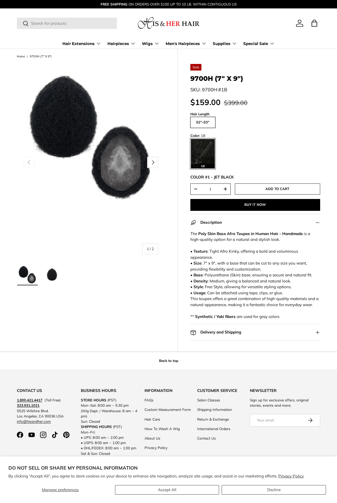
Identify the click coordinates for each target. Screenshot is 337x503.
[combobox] (67, 23)
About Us (152, 438)
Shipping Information (214, 409)
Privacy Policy (291, 476)
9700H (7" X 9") (41, 56)
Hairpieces (118, 43)
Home (21, 56)
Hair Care (152, 419)
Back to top (168, 360)
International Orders (213, 428)
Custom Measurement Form (168, 409)
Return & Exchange (213, 419)
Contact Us (206, 438)
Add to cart (277, 189)
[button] (314, 23)
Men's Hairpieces (183, 43)
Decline (274, 489)
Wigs (147, 43)
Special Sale (255, 43)
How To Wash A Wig (162, 428)
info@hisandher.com (34, 421)
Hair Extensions (78, 43)
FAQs (149, 400)
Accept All (167, 489)
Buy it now (255, 204)
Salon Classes (208, 400)
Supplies (221, 43)
